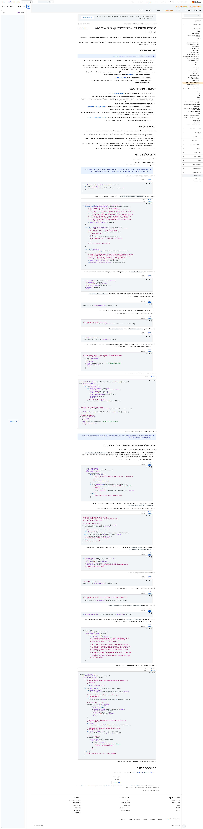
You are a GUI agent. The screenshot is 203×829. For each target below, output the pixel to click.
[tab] (149, 180)
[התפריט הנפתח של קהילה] (138, 2)
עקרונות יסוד (187, 10)
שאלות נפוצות (77, 812)
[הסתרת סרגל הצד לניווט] (183, 826)
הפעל (172, 2)
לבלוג (128, 800)
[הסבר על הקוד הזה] (146, 183)
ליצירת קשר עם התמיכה (74, 800)
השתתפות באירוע (125, 810)
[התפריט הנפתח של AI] (176, 10)
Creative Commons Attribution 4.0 (129, 786)
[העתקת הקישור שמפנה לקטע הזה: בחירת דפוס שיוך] (135, 127)
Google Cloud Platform (134, 819)
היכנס (3, 2)
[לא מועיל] (79, 24)
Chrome (153, 819)
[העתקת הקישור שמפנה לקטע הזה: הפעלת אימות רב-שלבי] (128, 89)
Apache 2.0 (106, 786)
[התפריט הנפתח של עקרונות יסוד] (182, 10)
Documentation (195, 7)
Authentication (181, 7)
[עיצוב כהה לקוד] (149, 183)
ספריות (178, 807)
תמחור (156, 2)
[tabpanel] (117, 188)
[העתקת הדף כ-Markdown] (149, 32)
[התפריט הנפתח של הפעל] (168, 2)
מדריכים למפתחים (175, 800)
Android (160, 819)
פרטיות (173, 825)
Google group (76, 805)
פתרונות (163, 2)
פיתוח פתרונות (183, 2)
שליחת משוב (83, 28)
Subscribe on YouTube (124, 807)
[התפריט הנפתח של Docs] (147, 2)
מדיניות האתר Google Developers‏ (87, 786)
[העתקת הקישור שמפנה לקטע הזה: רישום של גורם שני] (133, 155)
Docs (150, 2)
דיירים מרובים (116, 56)
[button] (193, 25)
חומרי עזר (148, 10)
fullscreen (5, 6)
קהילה (141, 2)
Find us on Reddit (125, 802)
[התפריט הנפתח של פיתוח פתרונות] (177, 2)
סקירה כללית (197, 10)
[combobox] (46, 1)
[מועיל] (81, 24)
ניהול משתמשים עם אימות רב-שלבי (143, 772)
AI (178, 10)
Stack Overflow (76, 802)
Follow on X (127, 805)
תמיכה (133, 2)
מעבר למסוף (11, 2)
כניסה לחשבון (13, 421)
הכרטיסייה (121, 78)
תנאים (178, 825)
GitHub (178, 810)
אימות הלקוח (131, 75)
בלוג (18, 2)
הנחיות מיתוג (77, 810)
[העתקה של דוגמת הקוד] (151, 183)
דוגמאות (141, 10)
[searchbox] (192, 15)
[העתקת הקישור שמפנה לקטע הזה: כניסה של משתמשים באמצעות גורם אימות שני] (101, 446)
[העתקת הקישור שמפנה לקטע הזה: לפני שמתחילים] (136, 51)
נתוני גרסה (77, 807)
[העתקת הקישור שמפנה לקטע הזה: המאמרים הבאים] (135, 768)
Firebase (154, 23)
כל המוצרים (122, 819)
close (2, 6)
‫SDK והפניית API (176, 802)
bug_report (8, 6)
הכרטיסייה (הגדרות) (97, 107)
